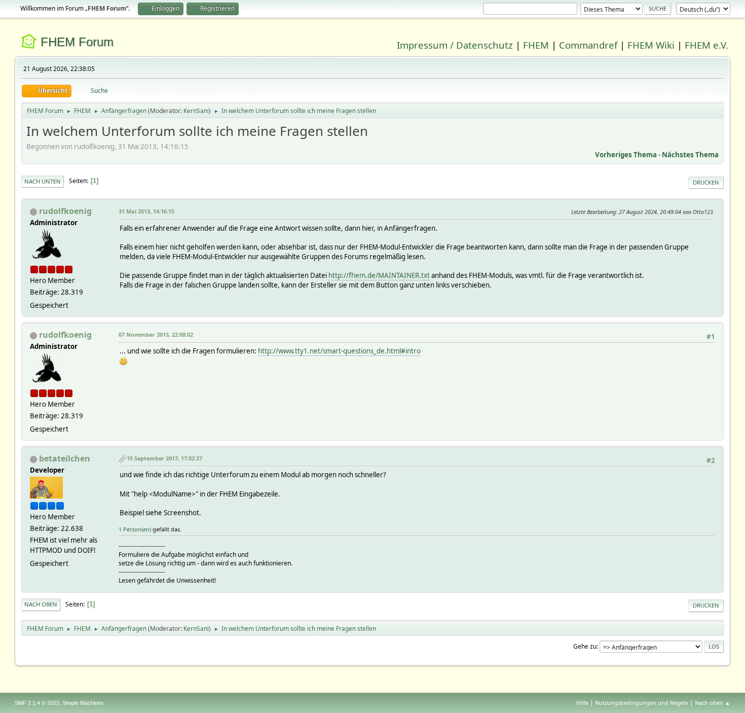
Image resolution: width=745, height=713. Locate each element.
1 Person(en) (135, 529)
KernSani (196, 110)
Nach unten (42, 181)
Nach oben (40, 604)
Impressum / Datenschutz (455, 45)
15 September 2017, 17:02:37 (164, 458)
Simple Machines (83, 703)
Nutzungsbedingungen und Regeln (641, 702)
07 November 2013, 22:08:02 (156, 334)
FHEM (536, 45)
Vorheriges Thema (626, 154)
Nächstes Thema (690, 154)
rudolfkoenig (65, 211)
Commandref (588, 45)
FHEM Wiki (651, 45)
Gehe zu (585, 646)
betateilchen (64, 458)
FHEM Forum (77, 42)
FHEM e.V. (706, 45)
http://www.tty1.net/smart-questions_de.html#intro (339, 350)
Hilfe (582, 702)
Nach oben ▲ (712, 702)
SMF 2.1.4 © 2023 (37, 703)
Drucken (706, 182)
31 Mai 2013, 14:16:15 (146, 211)
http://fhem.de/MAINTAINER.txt (379, 275)
